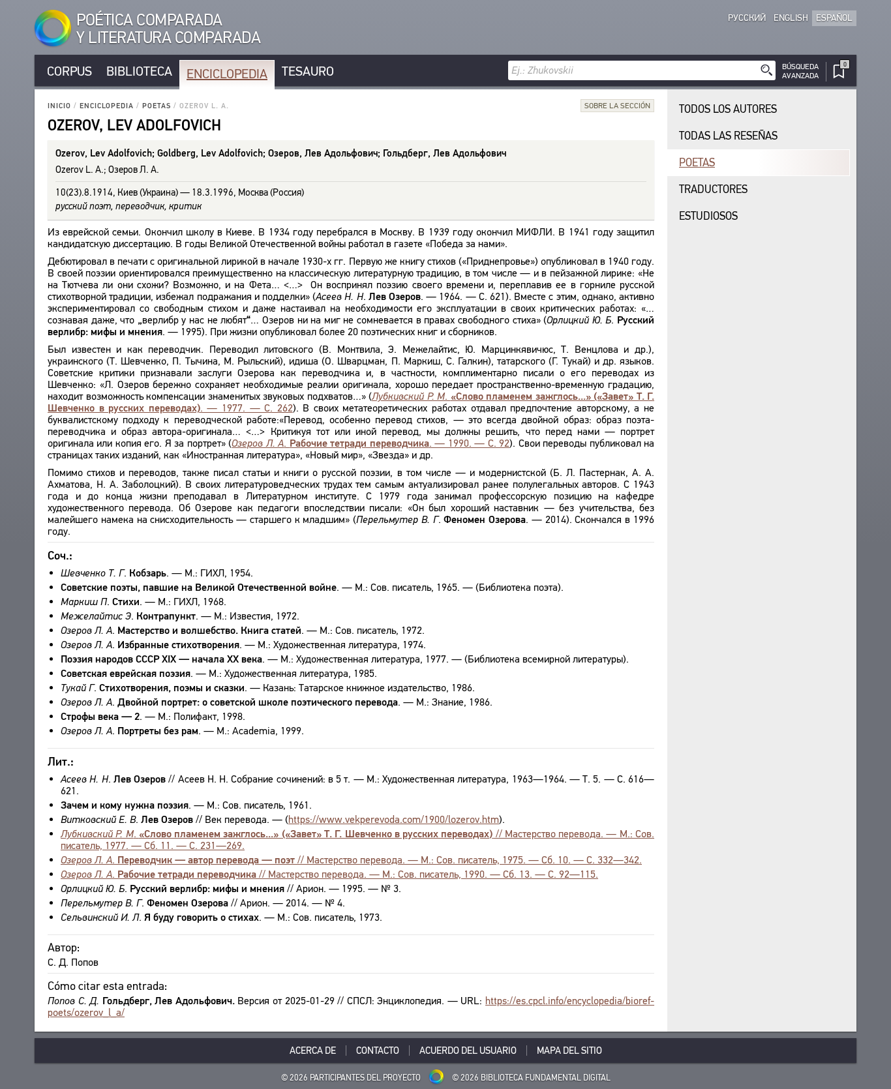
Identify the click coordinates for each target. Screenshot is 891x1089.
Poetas (156, 106)
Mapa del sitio (569, 1050)
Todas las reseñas (728, 136)
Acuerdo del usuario (468, 1050)
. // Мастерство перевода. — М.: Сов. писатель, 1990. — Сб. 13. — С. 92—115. (329, 874)
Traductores (713, 189)
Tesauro (308, 71)
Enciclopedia (227, 74)
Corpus (69, 71)
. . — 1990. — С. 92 (370, 443)
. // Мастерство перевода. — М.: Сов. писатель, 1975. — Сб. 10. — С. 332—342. (351, 860)
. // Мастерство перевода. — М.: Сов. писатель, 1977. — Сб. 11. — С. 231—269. (357, 840)
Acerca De (313, 1050)
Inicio (59, 106)
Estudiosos (708, 216)
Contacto (377, 1050)
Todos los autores (728, 109)
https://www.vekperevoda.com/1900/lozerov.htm (393, 819)
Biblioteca (139, 71)
